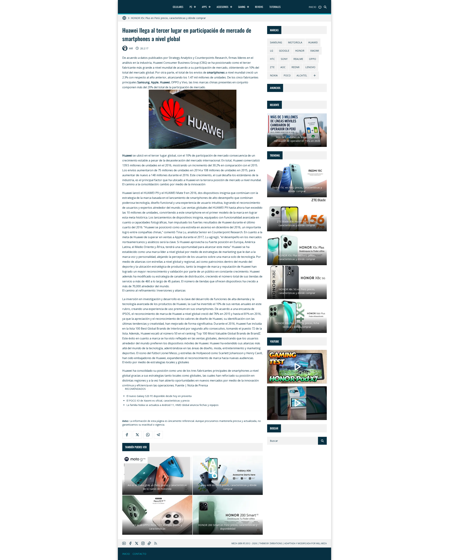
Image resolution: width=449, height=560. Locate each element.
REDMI (295, 67)
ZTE (272, 67)
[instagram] (143, 543)
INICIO (312, 7)
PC (191, 7)
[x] (137, 435)
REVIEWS (259, 7)
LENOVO (310, 67)
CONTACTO (139, 553)
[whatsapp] (147, 435)
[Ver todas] (314, 75)
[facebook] (126, 435)
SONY (284, 59)
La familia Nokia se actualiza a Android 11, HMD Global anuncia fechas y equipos (172, 405)
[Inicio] (319, 7)
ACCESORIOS (222, 7)
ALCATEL (302, 75)
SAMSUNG (276, 42)
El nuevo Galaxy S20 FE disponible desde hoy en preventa (159, 396)
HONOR (299, 50)
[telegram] (158, 435)
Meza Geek (237, 543)
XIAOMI (314, 50)
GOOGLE (284, 50)
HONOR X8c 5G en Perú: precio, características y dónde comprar (167, 18)
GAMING (241, 7)
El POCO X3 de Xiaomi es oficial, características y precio (158, 400)
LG (271, 50)
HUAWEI (313, 42)
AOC (283, 67)
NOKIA (274, 75)
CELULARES (178, 7)
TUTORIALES (275, 7)
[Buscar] (325, 7)
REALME (298, 59)
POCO (287, 75)
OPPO (312, 59)
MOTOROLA (295, 42)
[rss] (155, 543)
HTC (272, 59)
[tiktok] (149, 543)
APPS (204, 7)
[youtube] (124, 543)
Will (131, 48)
